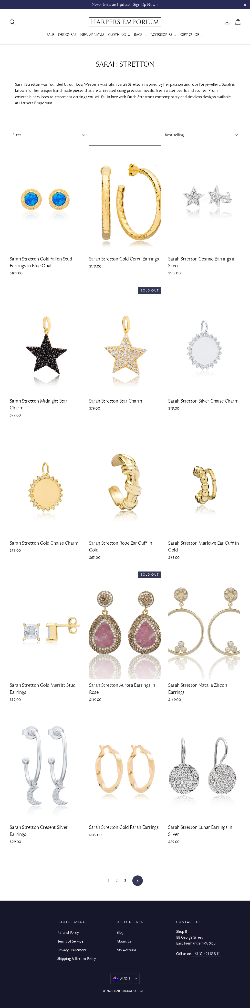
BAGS (138, 34)
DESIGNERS (67, 34)
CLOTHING (117, 34)
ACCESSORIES (162, 34)
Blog (120, 932)
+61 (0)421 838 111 (206, 954)
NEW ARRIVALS (92, 34)
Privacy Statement (72, 950)
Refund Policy (68, 932)
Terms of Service (70, 941)
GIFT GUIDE (190, 34)
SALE (50, 34)
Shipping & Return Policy (76, 958)
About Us (124, 941)
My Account (126, 950)
